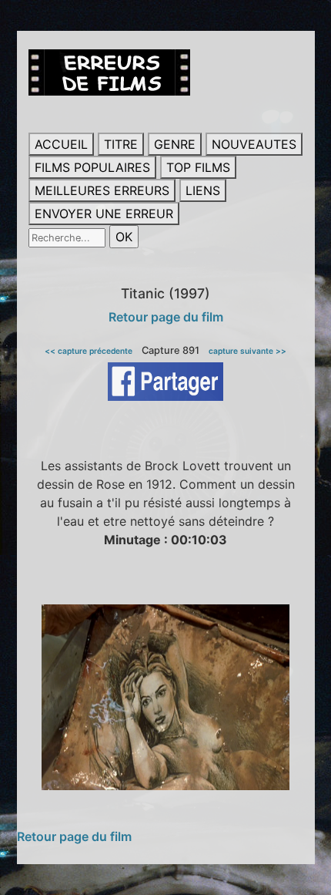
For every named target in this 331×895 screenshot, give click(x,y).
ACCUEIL (61, 144)
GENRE (175, 144)
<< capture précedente (88, 350)
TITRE (121, 144)
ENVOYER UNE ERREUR (104, 213)
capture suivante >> (247, 350)
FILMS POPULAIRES (92, 167)
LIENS (203, 190)
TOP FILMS (198, 167)
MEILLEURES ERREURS (102, 190)
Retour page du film (166, 317)
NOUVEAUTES (254, 144)
